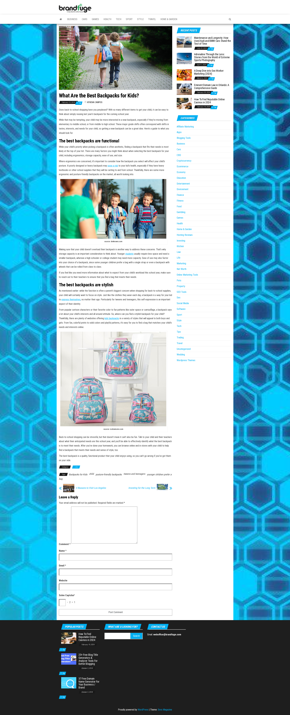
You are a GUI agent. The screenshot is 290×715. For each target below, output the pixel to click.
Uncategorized (184, 349)
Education (181, 177)
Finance (180, 195)
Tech (118, 19)
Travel (152, 19)
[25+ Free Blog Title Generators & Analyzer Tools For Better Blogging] (68, 658)
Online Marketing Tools (187, 274)
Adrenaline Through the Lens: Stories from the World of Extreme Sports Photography (212, 57)
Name (62, 550)
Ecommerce (182, 166)
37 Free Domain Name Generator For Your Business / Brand (89, 683)
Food (179, 206)
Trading (180, 337)
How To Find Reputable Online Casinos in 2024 (209, 101)
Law (179, 252)
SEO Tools (181, 292)
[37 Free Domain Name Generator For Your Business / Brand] (68, 682)
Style (140, 19)
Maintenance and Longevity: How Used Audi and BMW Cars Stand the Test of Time (212, 40)
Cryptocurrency (184, 160)
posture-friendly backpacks (109, 474)
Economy (181, 172)
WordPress (143, 709)
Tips (179, 331)
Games (95, 19)
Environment (182, 189)
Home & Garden (168, 19)
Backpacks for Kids (78, 474)
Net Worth (181, 269)
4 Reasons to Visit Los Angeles (91, 488)
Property (181, 286)
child (91, 473)
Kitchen (180, 246)
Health (107, 19)
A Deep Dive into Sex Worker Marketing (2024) (209, 72)
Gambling (181, 212)
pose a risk (113, 165)
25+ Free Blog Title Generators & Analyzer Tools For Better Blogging (88, 659)
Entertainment (183, 183)
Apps (179, 132)
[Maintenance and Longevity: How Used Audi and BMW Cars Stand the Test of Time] (184, 41)
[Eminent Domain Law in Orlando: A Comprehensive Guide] (184, 89)
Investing (181, 240)
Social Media (183, 303)
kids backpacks (112, 318)
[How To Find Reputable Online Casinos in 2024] (184, 103)
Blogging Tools (184, 138)
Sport (129, 19)
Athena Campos (94, 102)
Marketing (181, 263)
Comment (65, 544)
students (129, 253)
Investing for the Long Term (141, 488)
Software (181, 309)
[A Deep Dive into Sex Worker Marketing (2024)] (184, 74)
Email (62, 565)
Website (63, 580)
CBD (179, 155)
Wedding (181, 354)
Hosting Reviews (185, 235)
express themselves (71, 299)
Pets (179, 280)
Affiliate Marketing (185, 126)
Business (72, 19)
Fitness (180, 200)
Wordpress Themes (186, 360)
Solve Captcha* (67, 595)
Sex (178, 297)
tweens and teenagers (134, 473)
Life (76, 467)
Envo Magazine (165, 709)
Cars (84, 19)
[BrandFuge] (61, 19)
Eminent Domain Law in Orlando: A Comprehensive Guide (211, 86)
